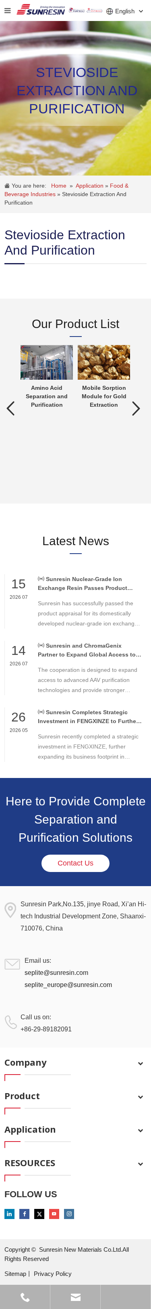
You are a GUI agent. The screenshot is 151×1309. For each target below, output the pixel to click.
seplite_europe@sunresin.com (68, 984)
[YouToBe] (54, 1214)
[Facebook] (24, 1214)
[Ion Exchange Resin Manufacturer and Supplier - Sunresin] (41, 10)
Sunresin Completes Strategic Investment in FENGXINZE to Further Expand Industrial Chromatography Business (88, 717)
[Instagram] (69, 1214)
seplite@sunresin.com (56, 972)
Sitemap (15, 1273)
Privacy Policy (53, 1273)
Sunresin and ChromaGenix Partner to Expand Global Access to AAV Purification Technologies (87, 650)
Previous (10, 408)
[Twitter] (39, 1214)
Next (136, 408)
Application (90, 185)
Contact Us (75, 863)
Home (58, 185)
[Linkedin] (9, 1214)
